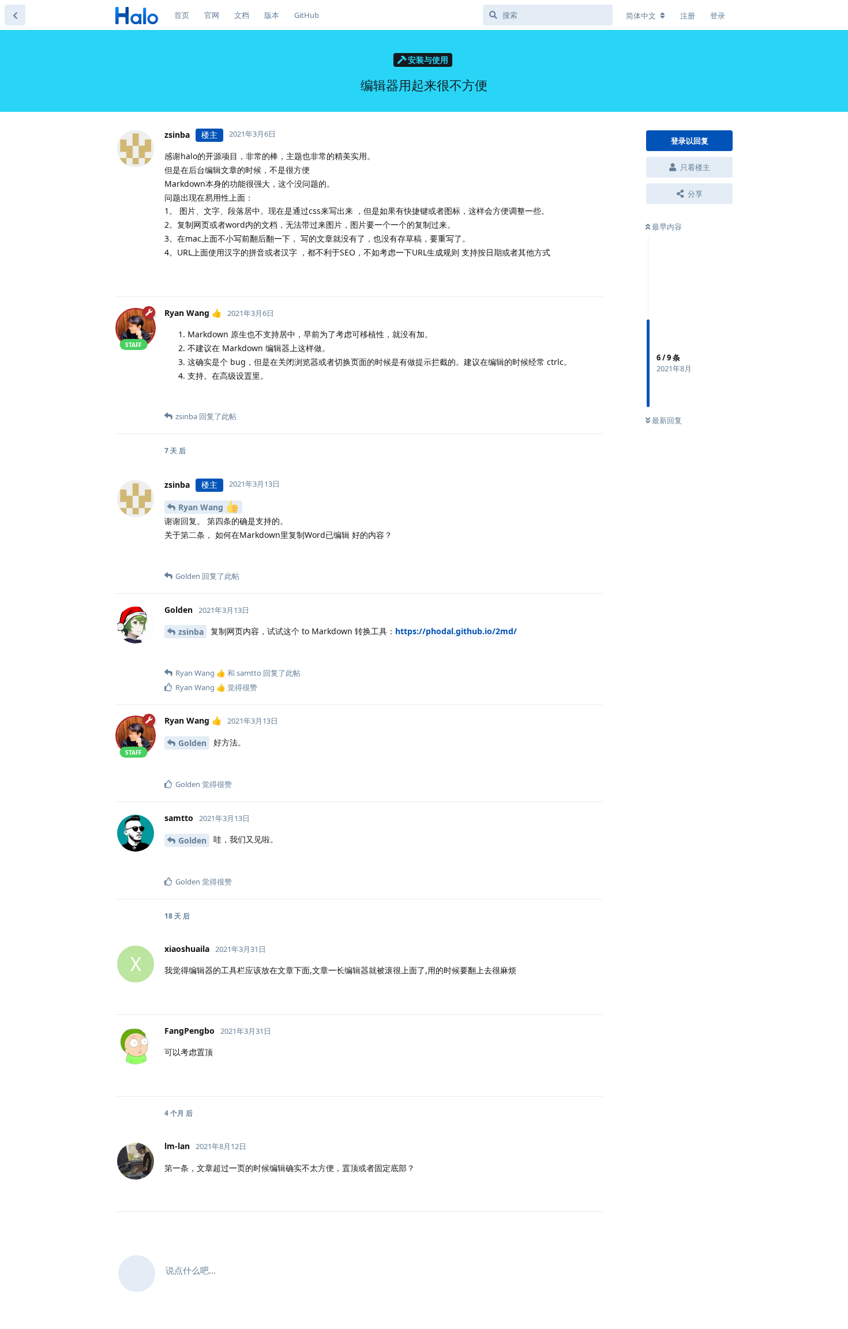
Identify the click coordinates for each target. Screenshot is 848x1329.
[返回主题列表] (15, 15)
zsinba (191, 631)
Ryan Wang (202, 507)
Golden (192, 742)
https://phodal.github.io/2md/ (456, 631)
